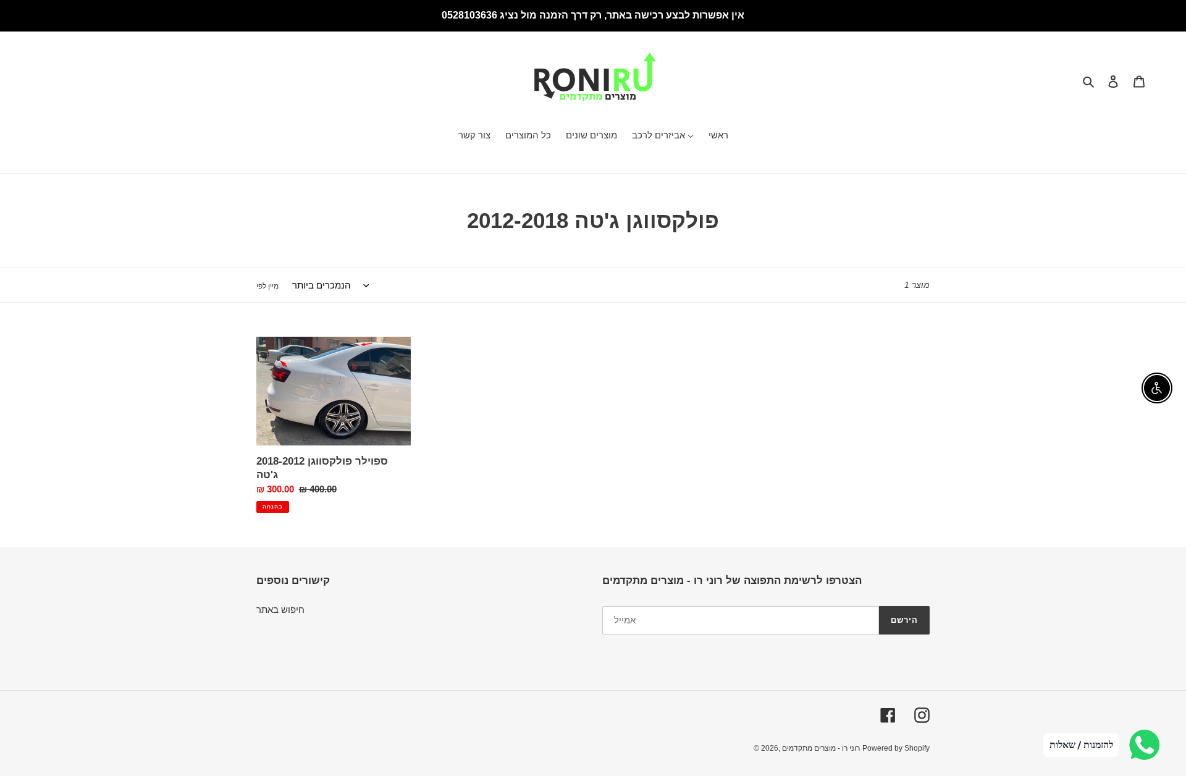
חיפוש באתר (280, 609)
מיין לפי (267, 286)
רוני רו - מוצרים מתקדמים (821, 748)
